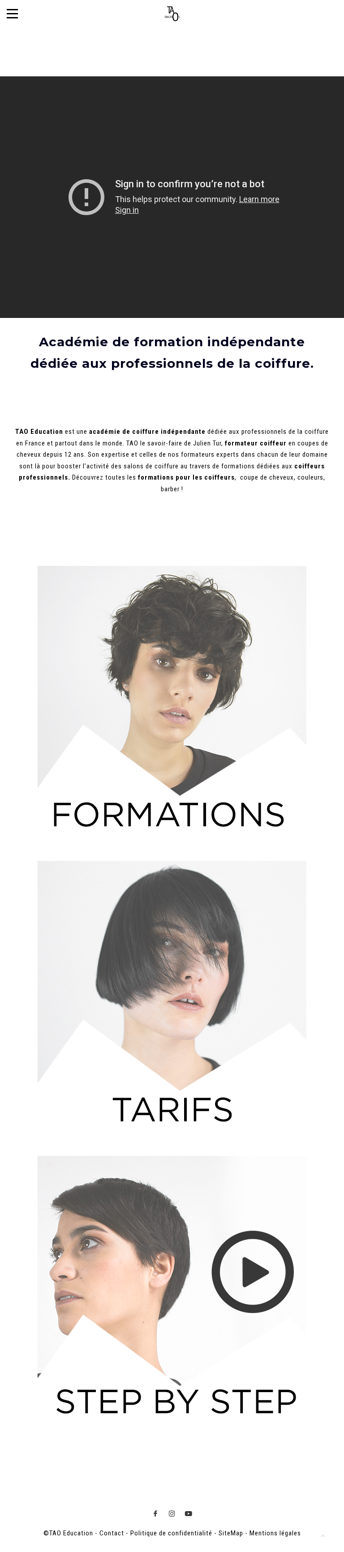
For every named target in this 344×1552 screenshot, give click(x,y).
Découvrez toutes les (124, 477)
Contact (111, 1533)
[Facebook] (155, 1513)
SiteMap (231, 1533)
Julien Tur (207, 443)
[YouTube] (189, 1513)
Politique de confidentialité (171, 1533)
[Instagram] (172, 1513)
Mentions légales (275, 1533)
